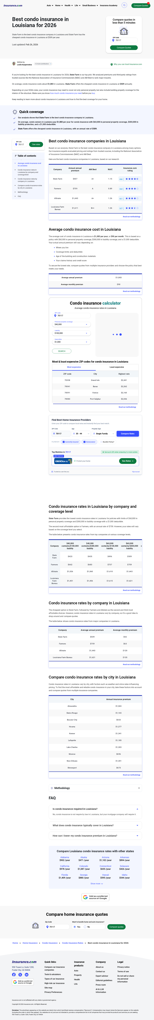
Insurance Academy (108, 5)
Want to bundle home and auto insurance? (88, 922)
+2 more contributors (42, 64)
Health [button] (67, 5)
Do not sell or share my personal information (125, 979)
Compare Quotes (141, 5)
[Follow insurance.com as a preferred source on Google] (95, 897)
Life (75, 984)
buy (93, 93)
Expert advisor (102, 976)
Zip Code (48, 922)
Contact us (100, 971)
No (88, 927)
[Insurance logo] (13, 5)
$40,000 (58, 324)
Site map (48, 988)
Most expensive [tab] (74, 367)
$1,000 (58, 342)
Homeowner (90, 442)
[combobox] (71, 324)
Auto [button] (49, 5)
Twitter (20, 974)
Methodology (23, 192)
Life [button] (76, 5)
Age (73, 429)
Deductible (58, 339)
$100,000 (59, 333)
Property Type (96, 429)
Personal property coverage (64, 322)
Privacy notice (123, 967)
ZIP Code (55, 429)
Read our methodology (131, 217)
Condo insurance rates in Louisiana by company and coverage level (28, 172)
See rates (36, 144)
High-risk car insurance (54, 983)
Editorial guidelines (104, 980)
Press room (101, 985)
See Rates (126, 461)
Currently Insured (71, 442)
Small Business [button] (89, 5)
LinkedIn (26, 974)
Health (77, 979)
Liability (57, 330)
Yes (78, 927)
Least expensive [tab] (117, 367)
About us (99, 967)
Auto (76, 971)
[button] (124, 5)
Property (78, 975)
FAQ (19, 196)
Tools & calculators (53, 974)
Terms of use (123, 971)
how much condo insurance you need (66, 93)
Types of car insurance (54, 979)
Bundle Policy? (108, 442)
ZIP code (57, 313)
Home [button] (57, 5)
